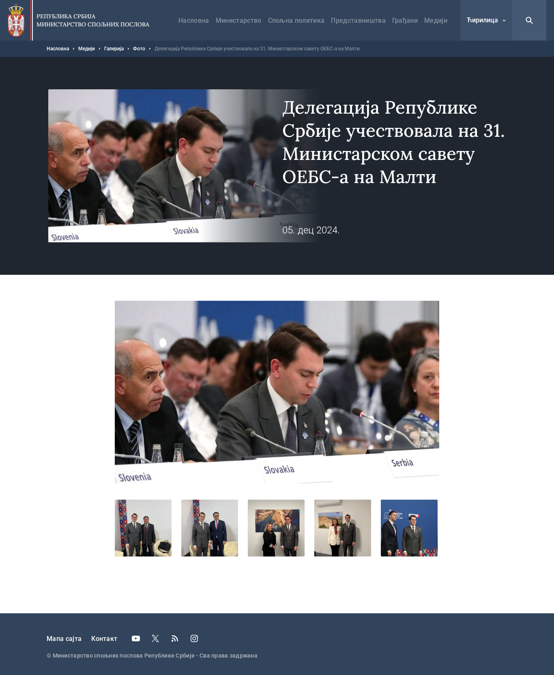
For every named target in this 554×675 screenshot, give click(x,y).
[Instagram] (194, 638)
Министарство (239, 20)
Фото (139, 49)
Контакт (104, 639)
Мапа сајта (64, 639)
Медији (435, 20)
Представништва (358, 20)
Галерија (114, 49)
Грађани (405, 20)
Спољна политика (296, 20)
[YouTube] (136, 638)
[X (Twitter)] (155, 638)
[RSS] (175, 638)
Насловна (193, 20)
